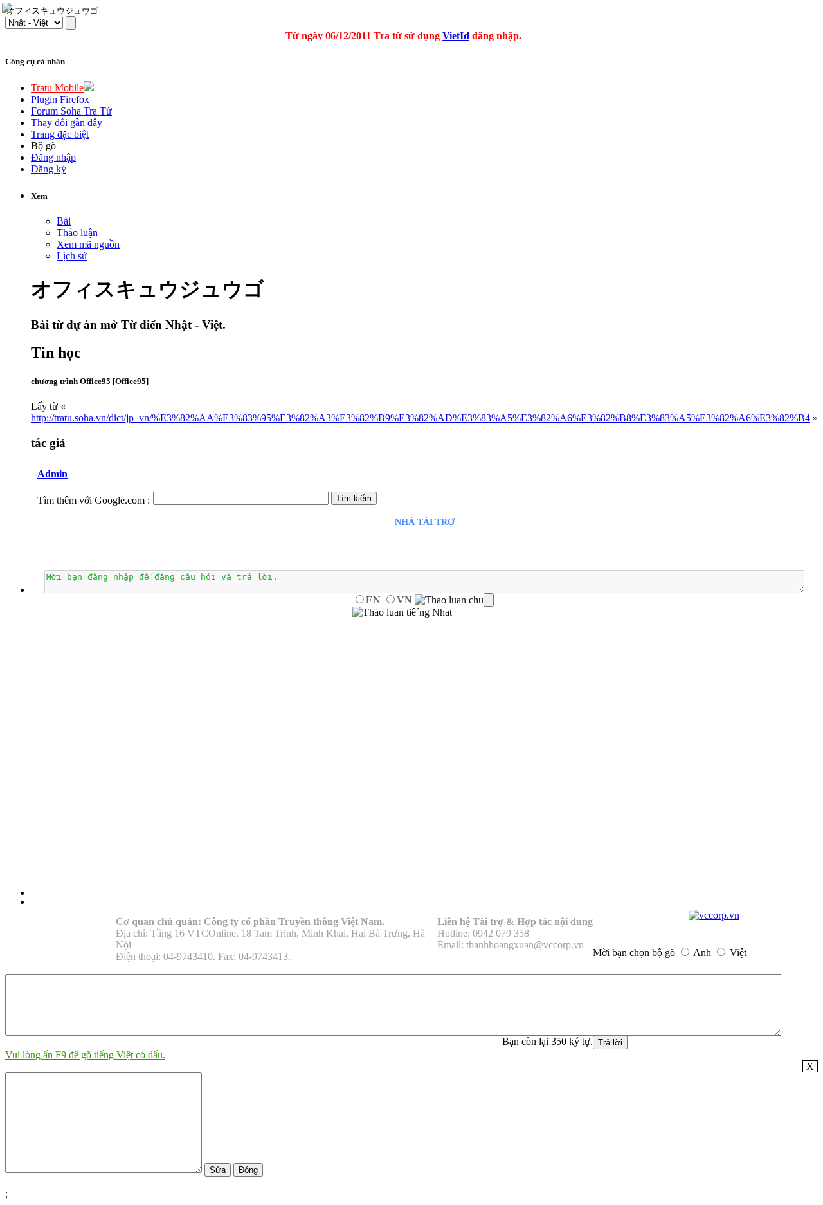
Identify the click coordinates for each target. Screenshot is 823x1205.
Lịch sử (72, 255)
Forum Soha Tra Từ (71, 111)
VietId (455, 35)
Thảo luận (77, 232)
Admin (52, 473)
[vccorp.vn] (714, 915)
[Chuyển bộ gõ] (9, 9)
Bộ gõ (43, 145)
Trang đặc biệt (60, 134)
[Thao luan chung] (454, 600)
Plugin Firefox (60, 99)
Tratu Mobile (57, 87)
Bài (64, 221)
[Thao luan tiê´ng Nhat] (402, 612)
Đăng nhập (53, 157)
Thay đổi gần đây (66, 122)
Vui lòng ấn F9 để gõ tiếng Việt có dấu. (85, 1054)
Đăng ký (48, 168)
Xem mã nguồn (88, 244)
